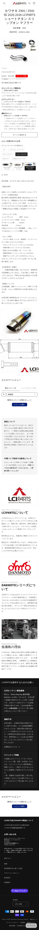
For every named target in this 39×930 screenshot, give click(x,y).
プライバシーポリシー (11, 873)
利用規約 (7, 882)
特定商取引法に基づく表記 (13, 868)
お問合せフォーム (10, 747)
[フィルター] (4, 394)
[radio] (4, 150)
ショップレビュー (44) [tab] (28, 388)
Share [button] (6, 175)
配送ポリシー (31, 922)
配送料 (5, 78)
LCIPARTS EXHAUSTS (11, 919)
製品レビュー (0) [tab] (10, 388)
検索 (5, 864)
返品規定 (7, 878)
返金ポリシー (33, 919)
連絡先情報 (12, 925)
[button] (4, 3)
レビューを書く (19, 404)
